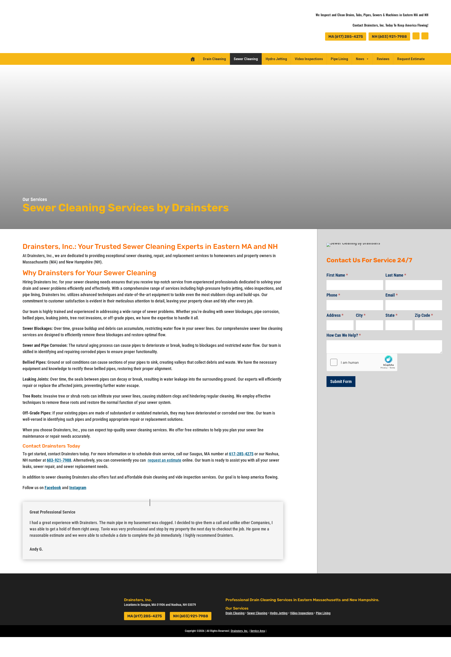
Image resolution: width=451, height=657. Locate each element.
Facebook (53, 487)
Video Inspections (309, 59)
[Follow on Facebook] (416, 35)
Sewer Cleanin (256, 613)
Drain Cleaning (214, 59)
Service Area (257, 631)
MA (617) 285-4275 (345, 36)
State (391, 315)
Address (335, 315)
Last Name (395, 275)
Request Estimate (411, 59)
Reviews (383, 59)
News (360, 59)
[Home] (192, 59)
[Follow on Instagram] (424, 35)
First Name (337, 275)
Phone (333, 295)
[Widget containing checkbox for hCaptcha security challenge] (362, 362)
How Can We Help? (344, 335)
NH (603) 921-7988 (389, 36)
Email (391, 295)
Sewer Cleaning (246, 59)
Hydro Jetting (276, 59)
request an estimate (164, 460)
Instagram (77, 487)
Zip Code (424, 315)
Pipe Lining (339, 59)
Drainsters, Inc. (239, 631)
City (360, 315)
